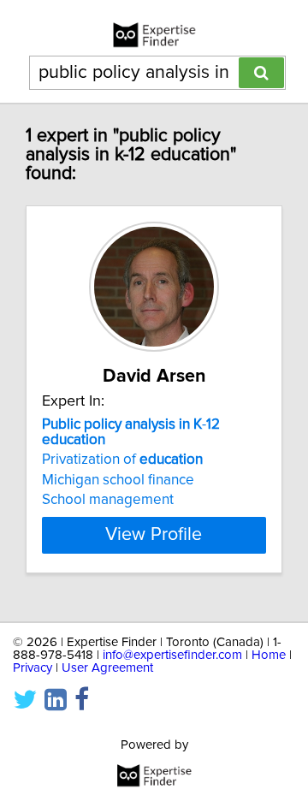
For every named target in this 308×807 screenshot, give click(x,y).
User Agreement (107, 668)
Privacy (32, 668)
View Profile (153, 534)
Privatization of (122, 459)
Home (269, 655)
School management (108, 499)
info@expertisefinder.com (172, 655)
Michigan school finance (118, 480)
